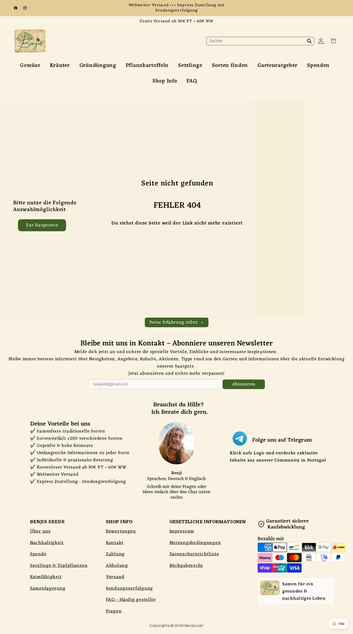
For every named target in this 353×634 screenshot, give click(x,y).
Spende (38, 554)
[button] (333, 41)
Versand (115, 577)
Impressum (182, 531)
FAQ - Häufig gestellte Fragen (131, 605)
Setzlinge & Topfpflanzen (58, 566)
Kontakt (114, 543)
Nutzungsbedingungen (195, 543)
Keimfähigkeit (45, 577)
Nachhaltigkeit (47, 543)
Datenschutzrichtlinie (194, 554)
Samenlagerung (47, 588)
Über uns (40, 531)
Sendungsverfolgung (129, 588)
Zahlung (115, 554)
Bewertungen (121, 531)
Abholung (117, 566)
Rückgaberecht (186, 566)
